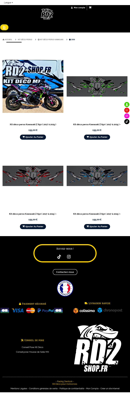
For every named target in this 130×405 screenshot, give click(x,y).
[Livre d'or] (126, 110)
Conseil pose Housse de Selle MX (32, 352)
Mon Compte (92, 388)
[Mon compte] (126, 104)
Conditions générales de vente (43, 388)
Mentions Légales (19, 388)
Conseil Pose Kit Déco (32, 347)
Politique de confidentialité (71, 388)
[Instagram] (126, 115)
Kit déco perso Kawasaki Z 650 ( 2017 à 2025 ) (33, 124)
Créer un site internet (110, 388)
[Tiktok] (126, 121)
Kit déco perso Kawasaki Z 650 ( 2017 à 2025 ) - (97, 124)
